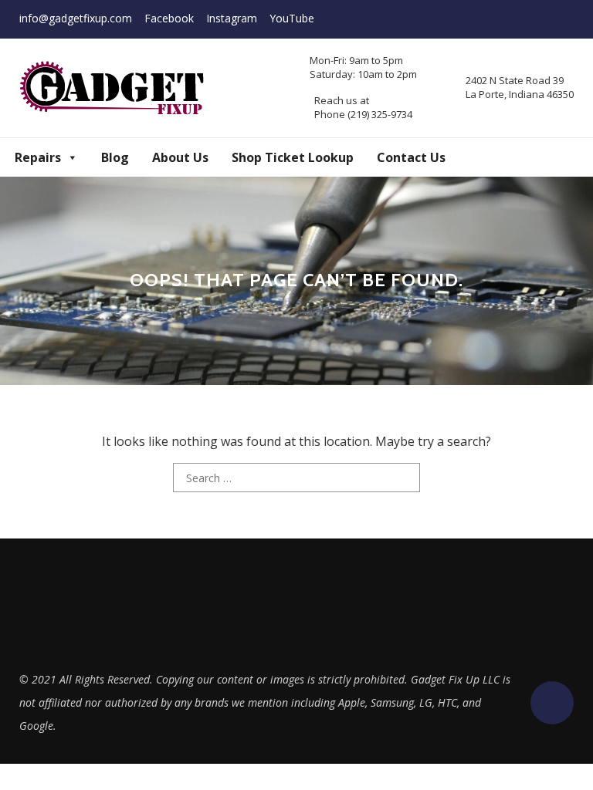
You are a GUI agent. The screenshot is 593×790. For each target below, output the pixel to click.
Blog (115, 157)
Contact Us (411, 157)
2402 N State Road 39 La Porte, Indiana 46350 (520, 87)
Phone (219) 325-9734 (363, 114)
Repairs (38, 157)
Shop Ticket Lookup (293, 157)
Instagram (231, 18)
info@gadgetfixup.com (75, 18)
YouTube (291, 18)
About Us (180, 157)
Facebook (169, 18)
